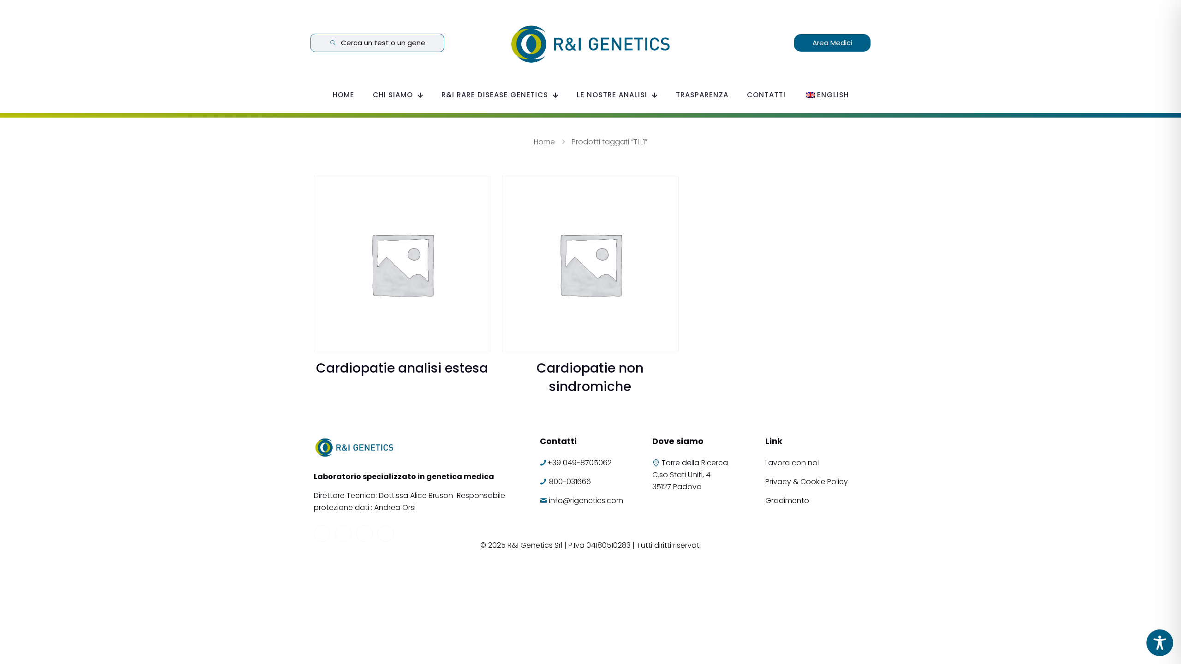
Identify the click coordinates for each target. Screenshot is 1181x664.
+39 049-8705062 (579, 462)
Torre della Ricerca (695, 462)
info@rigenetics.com (586, 500)
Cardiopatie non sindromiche (590, 377)
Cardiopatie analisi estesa (402, 368)
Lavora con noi (793, 462)
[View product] (477, 188)
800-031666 (570, 481)
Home (544, 141)
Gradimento (787, 500)
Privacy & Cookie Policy (806, 481)
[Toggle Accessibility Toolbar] (1159, 642)
